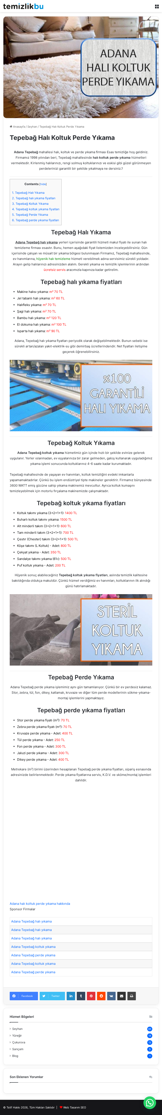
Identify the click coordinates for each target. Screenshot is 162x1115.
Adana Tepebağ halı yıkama (31, 921)
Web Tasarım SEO (74, 1107)
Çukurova (18, 1042)
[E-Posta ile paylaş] (121, 996)
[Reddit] (101, 996)
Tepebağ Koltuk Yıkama (30, 203)
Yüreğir (17, 1035)
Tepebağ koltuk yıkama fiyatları (35, 209)
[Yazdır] (131, 996)
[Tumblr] (81, 996)
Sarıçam (17, 1049)
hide (43, 184)
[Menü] (157, 7)
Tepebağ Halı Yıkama (28, 192)
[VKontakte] (111, 996)
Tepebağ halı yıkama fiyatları (33, 198)
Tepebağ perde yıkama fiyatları (35, 220)
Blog (15, 1056)
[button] (149, 1102)
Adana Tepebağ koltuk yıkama (33, 947)
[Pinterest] (91, 996)
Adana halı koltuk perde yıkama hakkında (40, 904)
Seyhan (32, 126)
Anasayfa (18, 126)
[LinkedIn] (71, 996)
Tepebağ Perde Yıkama (30, 214)
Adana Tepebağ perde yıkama (33, 955)
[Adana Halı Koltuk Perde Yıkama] (23, 6)
